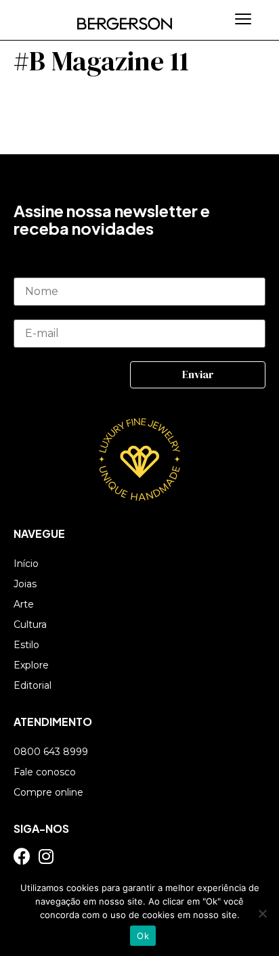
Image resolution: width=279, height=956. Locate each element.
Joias (25, 584)
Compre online (48, 792)
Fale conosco (45, 772)
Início (26, 563)
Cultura (30, 624)
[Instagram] (45, 856)
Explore (31, 665)
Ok (143, 935)
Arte (24, 604)
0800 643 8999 (51, 752)
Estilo (26, 645)
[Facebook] (22, 856)
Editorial (32, 685)
